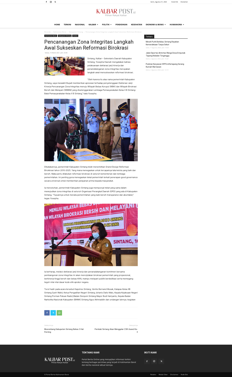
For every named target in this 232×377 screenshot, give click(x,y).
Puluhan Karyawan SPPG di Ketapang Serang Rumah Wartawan (165, 65)
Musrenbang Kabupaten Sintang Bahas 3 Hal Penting (64, 330)
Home (57, 24)
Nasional (80, 24)
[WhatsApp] (59, 313)
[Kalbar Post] (116, 13)
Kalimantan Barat (59, 32)
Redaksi (153, 374)
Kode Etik (174, 2)
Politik (105, 24)
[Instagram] (51, 2)
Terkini (67, 24)
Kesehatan (136, 24)
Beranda (47, 32)
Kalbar (92, 24)
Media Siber (163, 374)
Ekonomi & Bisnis (155, 24)
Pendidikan (121, 24)
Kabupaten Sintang (76, 32)
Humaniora (176, 24)
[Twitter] (55, 2)
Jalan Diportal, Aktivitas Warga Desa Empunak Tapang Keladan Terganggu (165, 54)
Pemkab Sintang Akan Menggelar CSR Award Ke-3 (116, 330)
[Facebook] (46, 2)
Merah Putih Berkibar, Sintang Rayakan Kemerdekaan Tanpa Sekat (162, 43)
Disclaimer (184, 2)
